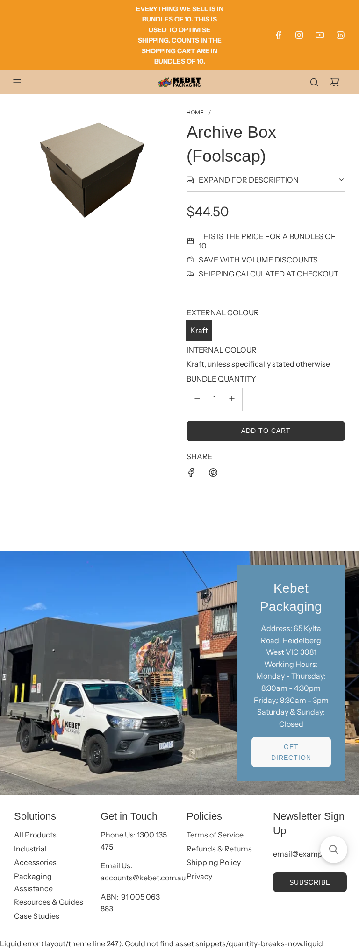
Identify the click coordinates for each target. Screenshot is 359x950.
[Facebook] (278, 35)
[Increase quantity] (232, 399)
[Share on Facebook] (191, 474)
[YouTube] (319, 35)
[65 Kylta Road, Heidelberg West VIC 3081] (179, 673)
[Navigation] (17, 82)
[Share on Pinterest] (213, 474)
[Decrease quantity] (197, 399)
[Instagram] (299, 35)
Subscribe (309, 882)
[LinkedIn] (340, 35)
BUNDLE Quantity (221, 378)
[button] (333, 849)
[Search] (314, 82)
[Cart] (334, 82)
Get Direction (291, 752)
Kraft (199, 330)
